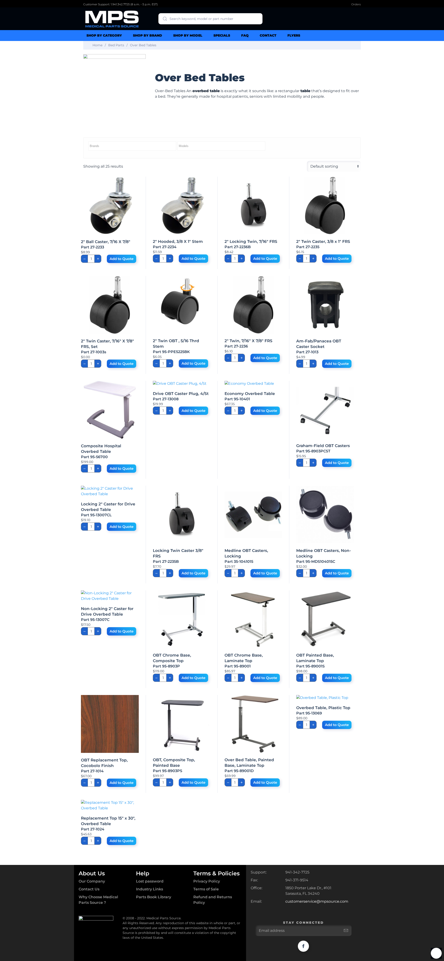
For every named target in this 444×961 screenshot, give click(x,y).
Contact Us (89, 889)
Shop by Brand (147, 35)
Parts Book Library (153, 897)
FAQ (245, 35)
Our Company (92, 881)
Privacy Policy (206, 881)
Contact (268, 35)
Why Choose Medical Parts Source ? (98, 900)
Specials (221, 35)
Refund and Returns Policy (212, 900)
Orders (356, 4)
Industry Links (149, 889)
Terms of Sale (206, 889)
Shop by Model (187, 35)
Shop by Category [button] (104, 35)
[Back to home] (112, 19)
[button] (436, 953)
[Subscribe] (346, 930)
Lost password (149, 881)
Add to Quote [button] (121, 259)
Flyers (293, 35)
